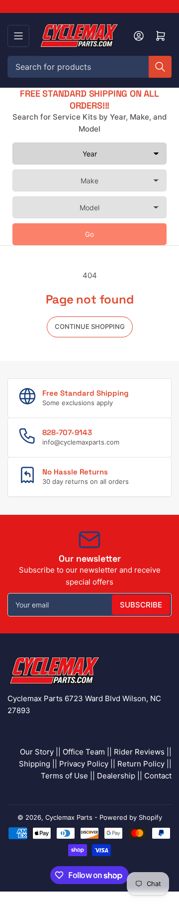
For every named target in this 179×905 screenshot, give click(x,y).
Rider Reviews (139, 751)
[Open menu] (18, 36)
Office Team (84, 751)
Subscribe (141, 604)
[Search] (160, 66)
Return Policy (141, 763)
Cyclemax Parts (68, 817)
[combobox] (89, 67)
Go (89, 234)
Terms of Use (64, 775)
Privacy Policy (83, 763)
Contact (158, 775)
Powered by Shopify (130, 817)
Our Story (37, 751)
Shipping (34, 763)
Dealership (116, 775)
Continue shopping (90, 326)
